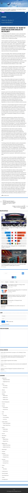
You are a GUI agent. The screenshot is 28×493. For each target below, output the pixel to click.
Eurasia (5, 9)
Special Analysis (5, 473)
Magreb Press (5, 441)
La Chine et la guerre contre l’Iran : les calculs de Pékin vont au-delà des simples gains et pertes (13, 265)
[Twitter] (15, 277)
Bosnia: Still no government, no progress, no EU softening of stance (13, 352)
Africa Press (5, 387)
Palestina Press (6, 457)
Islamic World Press (6, 425)
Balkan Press (5, 397)
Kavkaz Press (5, 431)
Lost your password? (5, 324)
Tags (16, 281)
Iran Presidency (6, 417)
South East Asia (5, 471)
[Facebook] (13, 277)
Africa (3, 384)
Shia (3, 467)
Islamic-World (4, 421)
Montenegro (4, 449)
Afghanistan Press (6, 381)
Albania (3, 389)
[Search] (23, 273)
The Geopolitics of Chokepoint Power (15, 300)
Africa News (5, 385)
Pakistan (3, 451)
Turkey (3, 477)
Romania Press (5, 462)
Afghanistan (4, 378)
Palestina (3, 453)
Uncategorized (5, 479)
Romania (3, 459)
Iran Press (5, 419)
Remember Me (10, 321)
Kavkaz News (5, 429)
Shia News (5, 468)
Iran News (5, 415)
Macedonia (4, 435)
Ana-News (4, 391)
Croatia (3, 403)
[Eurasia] (14, 3)
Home (2, 9)
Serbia (3, 465)
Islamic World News (6, 423)
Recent (2, 281)
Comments (12, 281)
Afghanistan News (6, 379)
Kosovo (3, 433)
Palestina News (6, 455)
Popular (6, 281)
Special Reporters (5, 475)
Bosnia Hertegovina (5, 401)
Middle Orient (4, 443)
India (3, 411)
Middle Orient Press (6, 447)
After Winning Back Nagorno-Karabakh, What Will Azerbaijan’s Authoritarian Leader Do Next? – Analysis (9, 202)
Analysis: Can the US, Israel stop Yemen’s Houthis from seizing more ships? (18, 207)
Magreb (3, 437)
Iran (3, 413)
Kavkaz (3, 427)
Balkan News (5, 395)
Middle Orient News (6, 445)
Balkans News (5, 399)
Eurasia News (5, 407)
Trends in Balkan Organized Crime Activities (9, 360)
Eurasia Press (5, 409)
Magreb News (5, 439)
